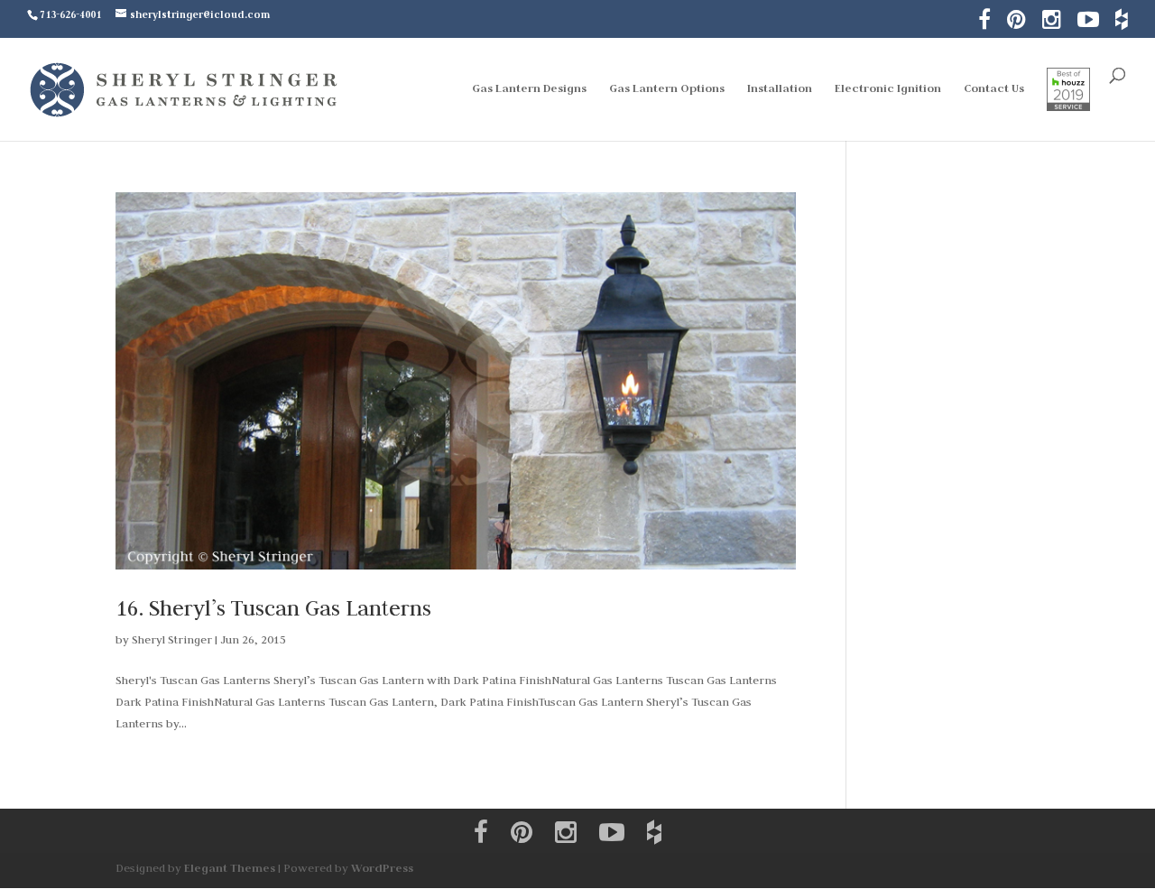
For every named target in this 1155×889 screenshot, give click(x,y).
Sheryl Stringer (172, 639)
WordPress (382, 867)
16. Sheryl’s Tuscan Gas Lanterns (273, 608)
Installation (779, 89)
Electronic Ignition (888, 89)
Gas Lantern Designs (529, 89)
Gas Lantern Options (667, 89)
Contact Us (994, 89)
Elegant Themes (229, 867)
